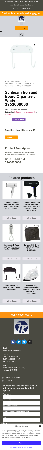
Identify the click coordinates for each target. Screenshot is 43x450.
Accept (21, 443)
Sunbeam (18, 84)
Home (7, 81)
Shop (12, 81)
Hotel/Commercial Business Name (16, 411)
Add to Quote (18, 119)
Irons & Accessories (29, 112)
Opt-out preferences (15, 447)
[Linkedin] (18, 341)
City (4, 417)
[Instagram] (29, 341)
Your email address (10, 406)
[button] (40, 426)
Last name (7, 400)
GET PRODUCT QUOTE (21, 315)
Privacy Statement (27, 447)
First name (7, 394)
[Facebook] (13, 341)
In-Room (18, 81)
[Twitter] (24, 341)
